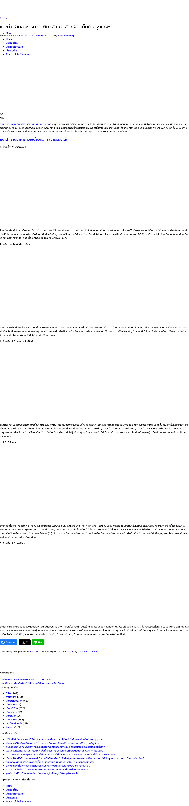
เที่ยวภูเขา (11, 716)
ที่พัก (8, 693)
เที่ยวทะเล (11, 704)
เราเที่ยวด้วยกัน (14, 723)
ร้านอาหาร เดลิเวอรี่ (87, 651)
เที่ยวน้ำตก (11, 712)
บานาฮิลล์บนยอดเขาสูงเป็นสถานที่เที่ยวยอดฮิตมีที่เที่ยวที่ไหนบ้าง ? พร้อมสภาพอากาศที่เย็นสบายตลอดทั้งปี (60, 754)
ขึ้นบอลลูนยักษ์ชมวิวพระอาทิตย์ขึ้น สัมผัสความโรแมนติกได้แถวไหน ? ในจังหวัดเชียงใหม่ (50, 762)
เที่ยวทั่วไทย (12, 708)
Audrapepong (66, 35)
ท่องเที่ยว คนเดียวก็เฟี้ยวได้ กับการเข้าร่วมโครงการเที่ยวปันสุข (32, 683)
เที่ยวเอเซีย (11, 719)
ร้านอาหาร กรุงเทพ (66, 651)
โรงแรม (9, 727)
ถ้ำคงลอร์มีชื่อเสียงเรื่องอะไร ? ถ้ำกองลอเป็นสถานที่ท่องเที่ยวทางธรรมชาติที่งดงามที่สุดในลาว (53, 743)
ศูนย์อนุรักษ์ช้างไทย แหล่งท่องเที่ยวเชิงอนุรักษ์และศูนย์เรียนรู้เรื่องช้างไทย (43, 773)
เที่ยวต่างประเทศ (14, 701)
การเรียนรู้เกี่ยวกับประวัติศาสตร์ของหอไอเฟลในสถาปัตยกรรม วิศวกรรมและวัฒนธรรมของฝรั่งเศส (55, 747)
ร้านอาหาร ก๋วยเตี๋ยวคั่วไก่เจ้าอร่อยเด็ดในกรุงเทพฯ (25, 124)
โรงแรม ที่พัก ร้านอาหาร (18, 801)
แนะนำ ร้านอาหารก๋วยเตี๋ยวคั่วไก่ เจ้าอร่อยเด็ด (34, 139)
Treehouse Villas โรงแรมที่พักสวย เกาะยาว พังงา (26, 679)
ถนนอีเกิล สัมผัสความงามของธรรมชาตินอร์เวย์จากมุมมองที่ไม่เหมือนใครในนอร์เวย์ (47, 769)
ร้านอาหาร (3, 18)
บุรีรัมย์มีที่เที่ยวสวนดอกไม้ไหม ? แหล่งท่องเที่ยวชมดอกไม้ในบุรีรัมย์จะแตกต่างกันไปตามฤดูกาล (54, 739)
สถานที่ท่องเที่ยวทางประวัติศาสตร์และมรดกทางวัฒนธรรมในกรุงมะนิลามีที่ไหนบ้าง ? (48, 766)
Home (9, 786)
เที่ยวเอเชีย (11, 797)
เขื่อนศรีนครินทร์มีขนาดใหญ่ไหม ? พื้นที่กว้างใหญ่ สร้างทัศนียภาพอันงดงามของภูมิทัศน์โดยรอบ (54, 751)
